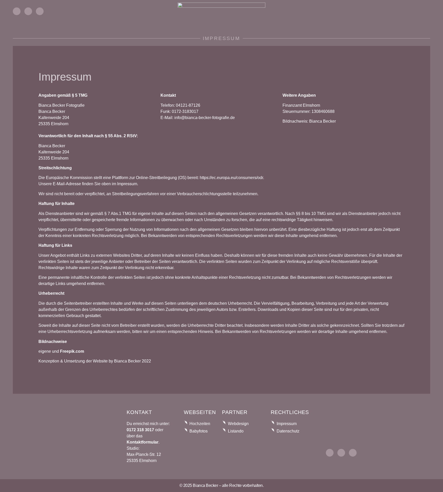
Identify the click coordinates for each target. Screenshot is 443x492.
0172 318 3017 (140, 430)
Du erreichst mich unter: (148, 423)
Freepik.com (72, 351)
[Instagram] (17, 11)
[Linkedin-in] (40, 11)
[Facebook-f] (28, 11)
